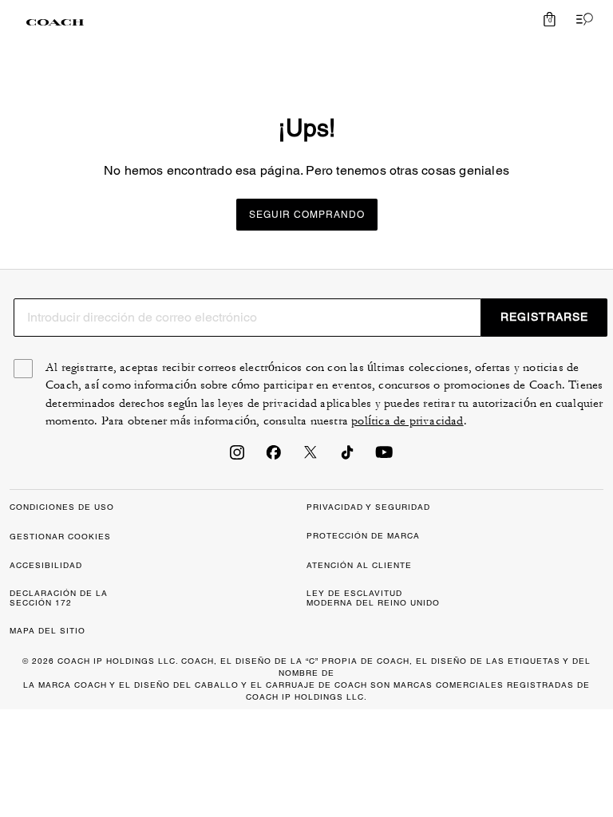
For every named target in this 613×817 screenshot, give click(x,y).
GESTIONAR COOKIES (60, 536)
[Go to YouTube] (384, 457)
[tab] (55, 22)
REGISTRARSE (544, 316)
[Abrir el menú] (581, 19)
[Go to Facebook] (273, 457)
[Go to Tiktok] (347, 457)
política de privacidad (407, 420)
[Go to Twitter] (310, 457)
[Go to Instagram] (237, 457)
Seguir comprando (307, 214)
